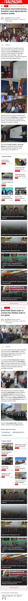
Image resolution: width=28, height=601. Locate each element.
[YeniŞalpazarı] (13, 2)
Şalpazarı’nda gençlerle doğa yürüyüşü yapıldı (14, 234)
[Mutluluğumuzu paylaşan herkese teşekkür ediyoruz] (14, 212)
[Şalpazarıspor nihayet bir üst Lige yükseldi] (20, 449)
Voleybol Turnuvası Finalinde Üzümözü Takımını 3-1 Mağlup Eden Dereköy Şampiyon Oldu (13, 265)
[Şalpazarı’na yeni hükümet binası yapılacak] (7, 478)
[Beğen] (2, 45)
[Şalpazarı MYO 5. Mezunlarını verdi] (14, 244)
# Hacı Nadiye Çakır (6, 432)
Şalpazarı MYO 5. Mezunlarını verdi (11, 250)
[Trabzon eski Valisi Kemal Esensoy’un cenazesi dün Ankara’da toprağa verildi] (20, 165)
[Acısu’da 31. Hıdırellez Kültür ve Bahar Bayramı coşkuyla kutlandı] (14, 277)
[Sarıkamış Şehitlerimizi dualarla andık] (20, 464)
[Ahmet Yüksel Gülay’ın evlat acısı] (20, 194)
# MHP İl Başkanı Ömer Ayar (18, 432)
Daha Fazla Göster (14, 303)
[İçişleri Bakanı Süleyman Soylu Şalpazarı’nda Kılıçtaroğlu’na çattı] (7, 165)
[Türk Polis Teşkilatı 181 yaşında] (7, 179)
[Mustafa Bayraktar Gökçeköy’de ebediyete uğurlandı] (7, 449)
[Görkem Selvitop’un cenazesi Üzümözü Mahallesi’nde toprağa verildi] (14, 293)
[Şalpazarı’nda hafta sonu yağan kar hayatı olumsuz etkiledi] (20, 179)
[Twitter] (5, 599)
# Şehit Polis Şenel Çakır (7, 435)
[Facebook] (3, 599)
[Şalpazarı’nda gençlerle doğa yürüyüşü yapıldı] (14, 228)
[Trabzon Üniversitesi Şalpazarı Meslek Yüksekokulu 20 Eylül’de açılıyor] (20, 478)
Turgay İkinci (8, 17)
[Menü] (2, 2)
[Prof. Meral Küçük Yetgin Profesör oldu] (7, 194)
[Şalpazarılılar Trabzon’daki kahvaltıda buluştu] (7, 464)
